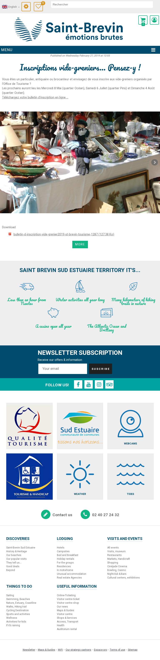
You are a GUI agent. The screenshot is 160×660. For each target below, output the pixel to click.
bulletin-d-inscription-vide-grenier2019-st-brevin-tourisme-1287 (64, 234)
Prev (5, 162)
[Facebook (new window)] (78, 384)
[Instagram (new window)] (99, 384)
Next (154, 162)
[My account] (154, 20)
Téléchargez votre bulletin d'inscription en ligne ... (35, 97)
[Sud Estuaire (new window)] (80, 426)
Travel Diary (42, 3)
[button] (143, 20)
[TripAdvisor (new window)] (109, 384)
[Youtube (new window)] (88, 384)
